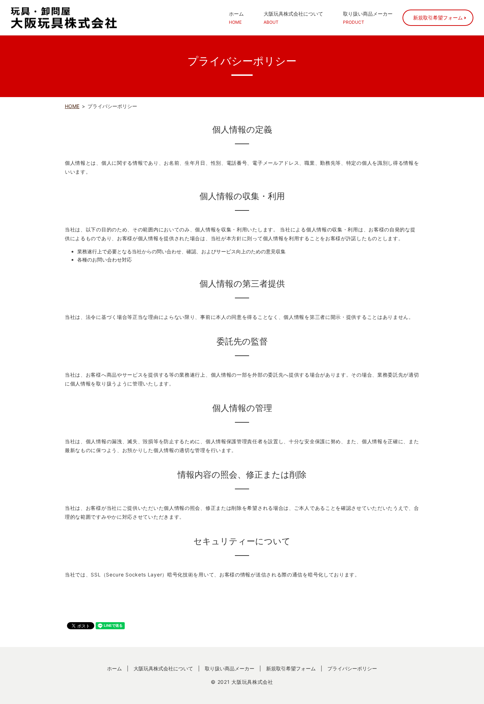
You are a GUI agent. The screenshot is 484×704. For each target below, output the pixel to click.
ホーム (236, 18)
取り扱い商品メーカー (368, 18)
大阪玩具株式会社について (293, 18)
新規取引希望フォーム (438, 18)
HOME (72, 106)
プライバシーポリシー (352, 668)
